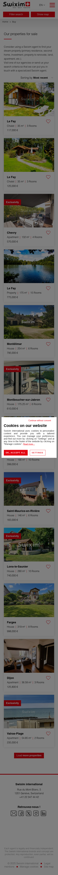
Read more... (29, 444)
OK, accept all (16, 453)
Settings (37, 453)
